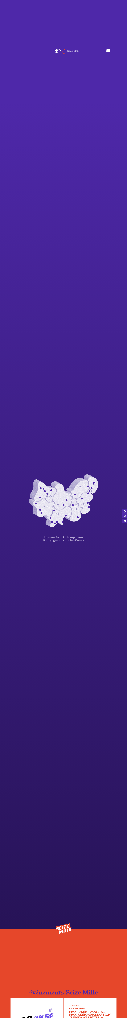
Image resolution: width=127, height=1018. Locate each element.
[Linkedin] (124, 521)
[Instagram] (124, 516)
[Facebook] (124, 511)
